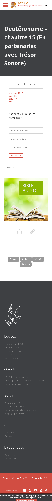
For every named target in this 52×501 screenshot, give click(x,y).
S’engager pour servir (14, 413)
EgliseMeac (24, 478)
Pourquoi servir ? (12, 403)
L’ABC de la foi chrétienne (16, 377)
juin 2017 (13, 96)
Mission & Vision (12, 347)
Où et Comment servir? (15, 406)
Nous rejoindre (11, 358)
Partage (8, 436)
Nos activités (10, 459)
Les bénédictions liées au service (20, 410)
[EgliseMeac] (27, 5)
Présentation (10, 455)
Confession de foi (13, 351)
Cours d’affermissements (16, 384)
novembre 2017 (16, 93)
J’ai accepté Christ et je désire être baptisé (24, 380)
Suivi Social (10, 433)
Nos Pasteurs (11, 354)
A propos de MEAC (14, 344)
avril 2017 (13, 102)
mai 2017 (13, 99)
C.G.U (46, 478)
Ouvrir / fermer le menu (5, 5)
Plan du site (37, 478)
